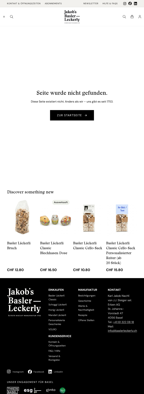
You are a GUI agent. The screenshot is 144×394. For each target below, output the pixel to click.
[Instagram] (124, 3)
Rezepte (82, 315)
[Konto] (140, 17)
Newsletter (90, 3)
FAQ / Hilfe (54, 350)
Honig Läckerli (56, 309)
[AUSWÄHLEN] (32, 232)
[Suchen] (11, 17)
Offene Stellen (86, 320)
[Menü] (4, 17)
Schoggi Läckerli (57, 304)
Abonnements (53, 3)
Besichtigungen (86, 295)
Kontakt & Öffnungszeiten (24, 3)
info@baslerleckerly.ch (122, 331)
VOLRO (52, 329)
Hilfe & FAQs (110, 3)
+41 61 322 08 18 (123, 322)
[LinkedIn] (135, 3)
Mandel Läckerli (57, 315)
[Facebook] (130, 3)
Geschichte (84, 300)
